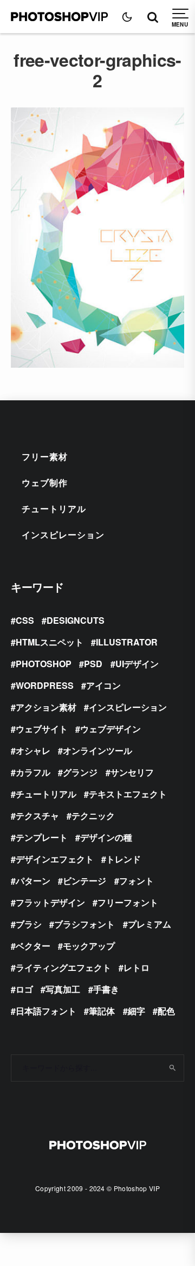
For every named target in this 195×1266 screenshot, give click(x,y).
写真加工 (63, 989)
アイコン (103, 685)
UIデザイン (137, 663)
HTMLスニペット (49, 642)
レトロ (136, 967)
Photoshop (44, 663)
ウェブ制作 (45, 482)
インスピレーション (63, 534)
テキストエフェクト (128, 794)
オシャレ (33, 750)
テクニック (93, 815)
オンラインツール (97, 750)
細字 (136, 1011)
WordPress (45, 685)
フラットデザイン (50, 902)
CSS (25, 620)
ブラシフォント (84, 924)
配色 (166, 1011)
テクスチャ (37, 815)
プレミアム (149, 924)
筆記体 (102, 1011)
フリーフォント (128, 902)
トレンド (123, 859)
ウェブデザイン (110, 728)
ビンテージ (84, 880)
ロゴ (24, 989)
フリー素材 (45, 456)
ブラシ (29, 924)
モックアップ (89, 945)
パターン (33, 880)
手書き (106, 989)
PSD (93, 663)
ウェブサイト (42, 728)
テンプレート (42, 837)
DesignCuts (76, 620)
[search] (172, 1068)
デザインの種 (106, 837)
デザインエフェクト (55, 859)
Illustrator (127, 642)
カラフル (33, 772)
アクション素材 (46, 707)
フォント (136, 880)
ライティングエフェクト (63, 967)
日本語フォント (46, 1011)
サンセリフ (132, 772)
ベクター (33, 945)
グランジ (80, 772)
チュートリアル (54, 508)
